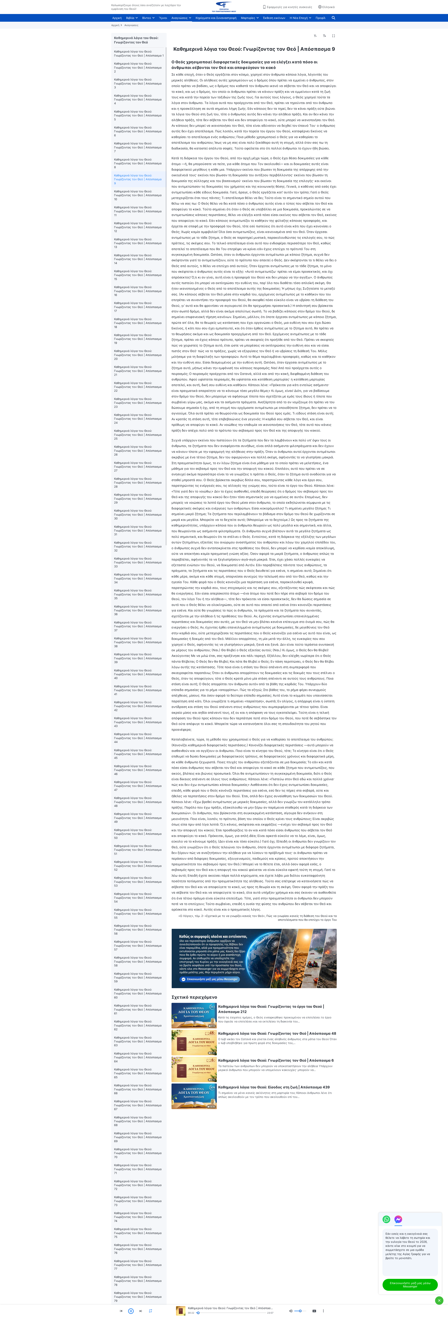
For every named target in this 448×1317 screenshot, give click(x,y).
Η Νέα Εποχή (299, 18)
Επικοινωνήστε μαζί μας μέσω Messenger (410, 1284)
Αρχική (117, 18)
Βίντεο (146, 18)
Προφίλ (321, 18)
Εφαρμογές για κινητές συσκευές (289, 7)
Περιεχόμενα (182, 36)
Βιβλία (130, 18)
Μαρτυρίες (248, 18)
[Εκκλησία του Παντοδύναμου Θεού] (223, 7)
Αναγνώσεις (180, 18)
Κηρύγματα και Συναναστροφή (216, 18)
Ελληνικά (328, 7)
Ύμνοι (163, 18)
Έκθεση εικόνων (274, 18)
